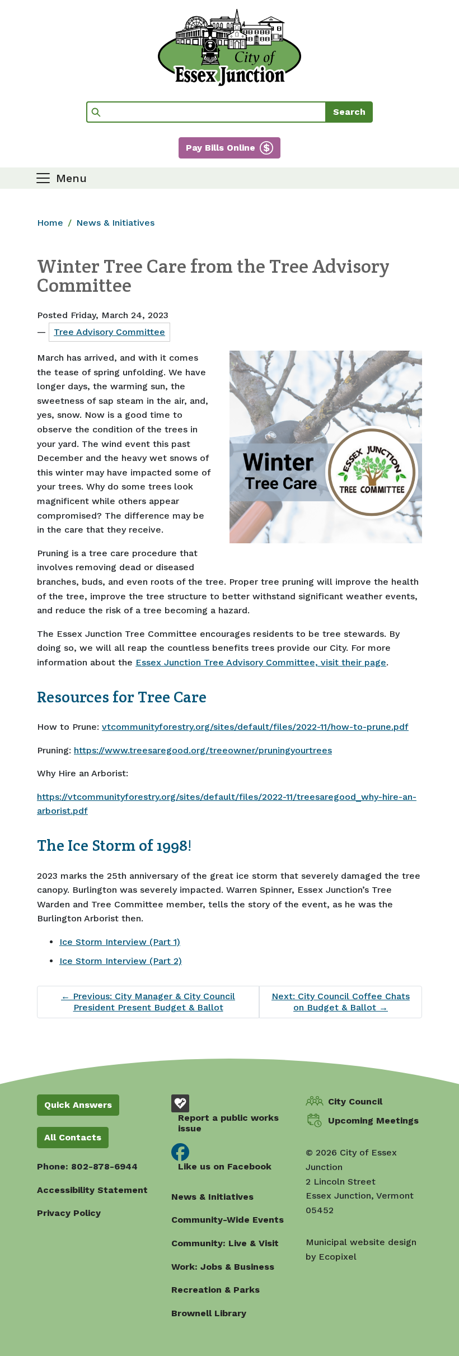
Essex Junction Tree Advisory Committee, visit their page (260, 662)
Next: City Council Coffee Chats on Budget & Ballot (340, 1002)
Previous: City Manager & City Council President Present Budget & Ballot (148, 1002)
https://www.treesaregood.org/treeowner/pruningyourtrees (203, 750)
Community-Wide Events (227, 1219)
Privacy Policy (69, 1213)
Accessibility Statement (92, 1190)
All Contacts (72, 1137)
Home (50, 222)
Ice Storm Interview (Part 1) (119, 941)
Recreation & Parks (215, 1289)
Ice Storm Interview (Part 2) (120, 961)
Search (349, 111)
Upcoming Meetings (373, 1120)
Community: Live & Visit (225, 1243)
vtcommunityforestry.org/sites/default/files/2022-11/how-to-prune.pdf (255, 726)
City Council (355, 1101)
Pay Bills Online (220, 147)
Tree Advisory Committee (109, 332)
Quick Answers (78, 1104)
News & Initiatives (115, 222)
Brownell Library (208, 1313)
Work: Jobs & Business (222, 1266)
